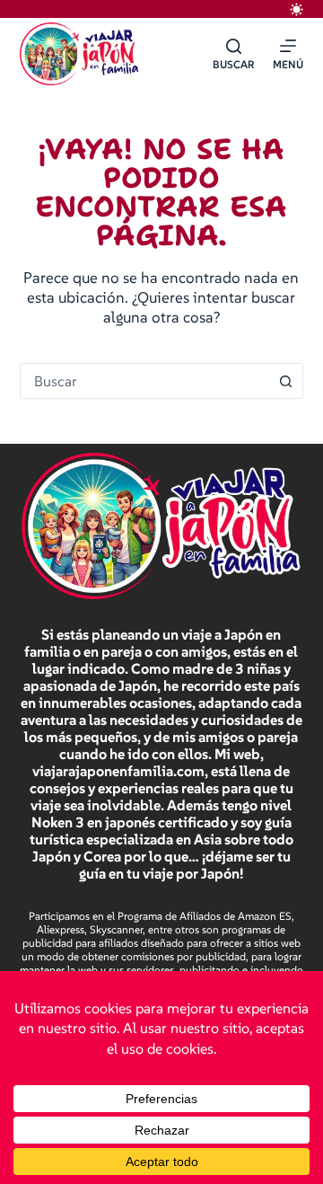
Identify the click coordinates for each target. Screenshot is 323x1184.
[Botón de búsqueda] (285, 381)
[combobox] (145, 381)
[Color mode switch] (296, 9)
